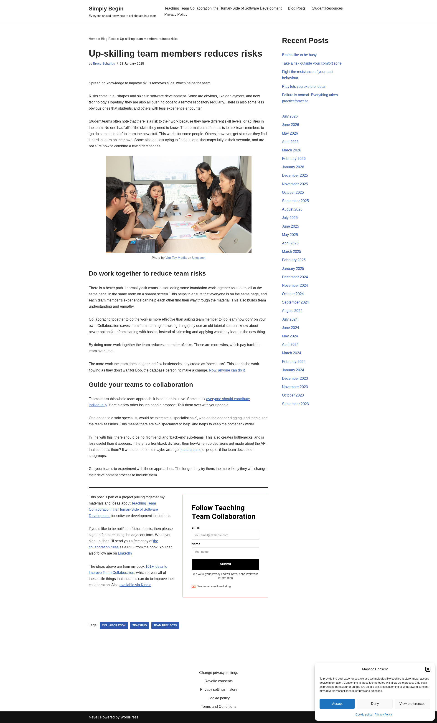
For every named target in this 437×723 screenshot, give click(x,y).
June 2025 (290, 226)
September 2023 (295, 404)
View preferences (412, 703)
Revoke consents (219, 681)
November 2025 (295, 184)
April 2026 (290, 142)
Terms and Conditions (218, 706)
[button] (428, 669)
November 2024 (295, 285)
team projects (165, 625)
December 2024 (295, 277)
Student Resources (327, 8)
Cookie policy (364, 714)
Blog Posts (296, 8)
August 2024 (292, 311)
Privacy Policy (383, 714)
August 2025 (292, 209)
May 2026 (290, 133)
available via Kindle (135, 585)
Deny (375, 703)
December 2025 (295, 175)
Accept (337, 703)
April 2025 (290, 243)
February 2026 (294, 159)
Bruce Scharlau (104, 63)
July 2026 (290, 116)
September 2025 (295, 201)
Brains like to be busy (299, 55)
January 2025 (293, 269)
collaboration (114, 625)
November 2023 (295, 387)
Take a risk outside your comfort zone (312, 63)
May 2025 (290, 235)
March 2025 (291, 252)
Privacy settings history (218, 689)
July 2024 (290, 319)
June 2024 (290, 328)
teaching (139, 625)
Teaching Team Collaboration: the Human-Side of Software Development (223, 8)
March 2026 (291, 150)
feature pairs (190, 450)
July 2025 (290, 218)
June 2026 (290, 125)
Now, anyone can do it (227, 370)
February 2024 (294, 362)
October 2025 (293, 192)
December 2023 (295, 378)
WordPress (129, 717)
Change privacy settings (218, 673)
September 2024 (295, 302)
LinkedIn (125, 553)
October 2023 (293, 395)
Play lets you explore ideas (303, 86)
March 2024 (291, 353)
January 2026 (293, 167)
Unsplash (199, 257)
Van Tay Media (176, 257)
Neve (93, 717)
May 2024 (290, 336)
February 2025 (294, 260)
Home (93, 38)
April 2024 (290, 344)
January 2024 (293, 370)
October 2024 (293, 294)
